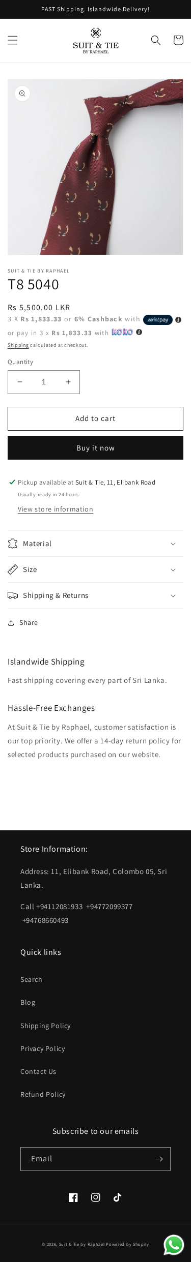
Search (31, 979)
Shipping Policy (45, 1025)
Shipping (18, 345)
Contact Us (38, 1071)
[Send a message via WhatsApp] (174, 1245)
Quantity (20, 361)
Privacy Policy (42, 1048)
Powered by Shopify (127, 1244)
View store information (55, 509)
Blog (27, 1002)
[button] (13, 40)
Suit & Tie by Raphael (82, 1244)
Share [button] (28, 622)
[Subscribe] (159, 1159)
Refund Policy (43, 1094)
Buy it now (95, 448)
